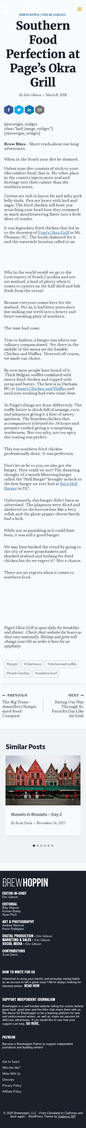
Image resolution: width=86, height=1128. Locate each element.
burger (12, 664)
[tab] (34, 846)
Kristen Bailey (11, 911)
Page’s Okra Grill (53, 233)
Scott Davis (24, 823)
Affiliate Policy (12, 1091)
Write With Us (11, 1073)
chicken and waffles (62, 664)
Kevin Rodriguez (13, 929)
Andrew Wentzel (13, 925)
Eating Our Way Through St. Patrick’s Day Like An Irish (68, 706)
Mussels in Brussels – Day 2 (36, 814)
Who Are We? (11, 1067)
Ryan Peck (9, 914)
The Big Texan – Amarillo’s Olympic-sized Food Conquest (20, 706)
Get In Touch (10, 1061)
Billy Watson (10, 907)
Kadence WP (67, 1116)
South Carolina (17, 673)
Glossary (8, 1079)
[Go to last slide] (14, 799)
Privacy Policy (12, 1085)
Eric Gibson (32, 95)
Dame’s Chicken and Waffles (41, 389)
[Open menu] (79, 9)
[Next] (72, 799)
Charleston (32, 664)
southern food (46, 673)
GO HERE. (32, 1023)
